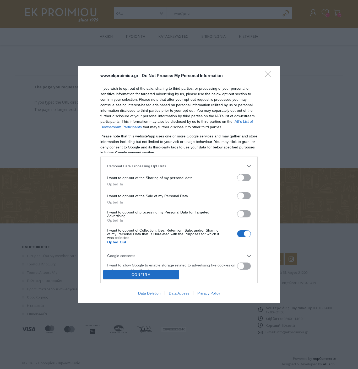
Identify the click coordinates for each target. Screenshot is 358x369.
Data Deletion (149, 293)
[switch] (244, 177)
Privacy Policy (208, 293)
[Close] (270, 76)
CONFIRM (141, 275)
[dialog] (179, 184)
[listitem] (179, 166)
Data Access (179, 293)
